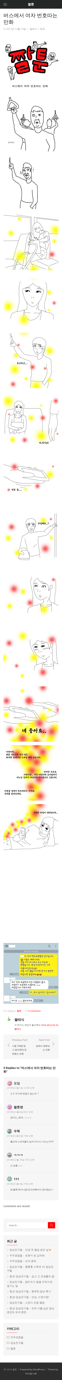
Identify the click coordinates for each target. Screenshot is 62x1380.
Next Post (43, 1044)
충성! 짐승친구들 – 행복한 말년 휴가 (30, 1291)
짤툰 (31, 4)
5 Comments (34, 1010)
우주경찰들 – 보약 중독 (22, 1261)
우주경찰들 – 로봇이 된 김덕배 (27, 1255)
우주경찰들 (17, 1337)
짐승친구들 (17, 1342)
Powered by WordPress (32, 1369)
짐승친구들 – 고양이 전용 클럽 (27, 1302)
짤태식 (33, 29)
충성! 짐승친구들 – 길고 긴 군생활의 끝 (31, 1276)
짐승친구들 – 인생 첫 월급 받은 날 (29, 1249)
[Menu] (5, 4)
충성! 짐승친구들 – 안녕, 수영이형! (29, 1297)
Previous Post (20, 1046)
